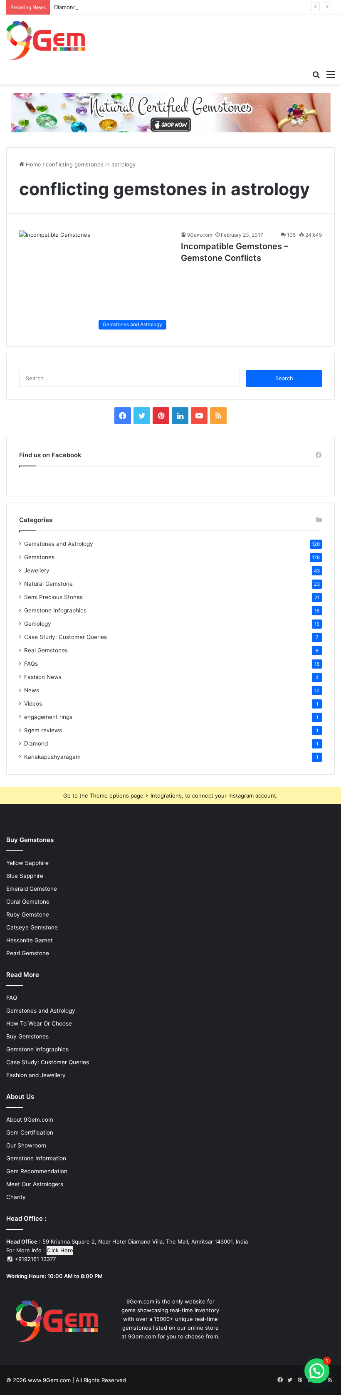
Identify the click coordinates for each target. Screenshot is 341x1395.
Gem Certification (29, 1132)
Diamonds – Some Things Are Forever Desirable (116, 7)
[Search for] (316, 74)
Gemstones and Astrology (58, 543)
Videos (33, 703)
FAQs (31, 663)
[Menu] (330, 74)
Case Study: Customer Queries (65, 637)
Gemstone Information (36, 1158)
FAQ (11, 997)
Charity (16, 1197)
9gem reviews (43, 730)
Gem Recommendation (36, 1171)
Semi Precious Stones (53, 597)
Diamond (36, 743)
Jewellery (36, 570)
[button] (316, 1370)
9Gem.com (199, 235)
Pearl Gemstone (27, 953)
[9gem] (45, 40)
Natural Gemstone (48, 583)
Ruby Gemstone (27, 914)
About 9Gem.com (29, 1119)
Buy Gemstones (27, 1036)
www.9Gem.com (49, 1380)
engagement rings (48, 717)
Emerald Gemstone (31, 888)
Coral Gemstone (27, 901)
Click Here (60, 1250)
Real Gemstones (46, 650)
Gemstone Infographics (55, 610)
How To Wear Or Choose (39, 1023)
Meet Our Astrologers (34, 1184)
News (31, 690)
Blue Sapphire (24, 875)
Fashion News (43, 677)
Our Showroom (26, 1145)
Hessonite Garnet (29, 940)
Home (32, 164)
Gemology (37, 623)
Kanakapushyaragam (52, 756)
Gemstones (39, 557)
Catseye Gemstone (32, 927)
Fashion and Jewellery (36, 1075)
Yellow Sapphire (27, 863)
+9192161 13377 (34, 1259)
